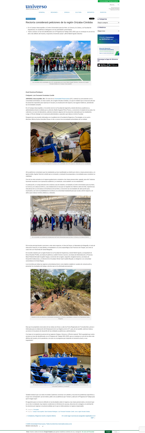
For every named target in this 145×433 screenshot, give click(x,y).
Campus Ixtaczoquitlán (38, 411)
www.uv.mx (68, 424)
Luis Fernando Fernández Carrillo (66, 411)
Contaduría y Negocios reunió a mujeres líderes (41, 416)
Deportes (90, 12)
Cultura (78, 12)
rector (76, 411)
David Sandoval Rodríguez (51, 411)
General (42, 12)
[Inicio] (36, 9)
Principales (30, 18)
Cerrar (115, 431)
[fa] (39, 426)
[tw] (43, 426)
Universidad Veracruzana (109, 1)
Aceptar (108, 431)
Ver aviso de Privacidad (88, 431)
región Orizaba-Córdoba (84, 411)
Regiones (54, 12)
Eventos (103, 12)
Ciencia (66, 12)
